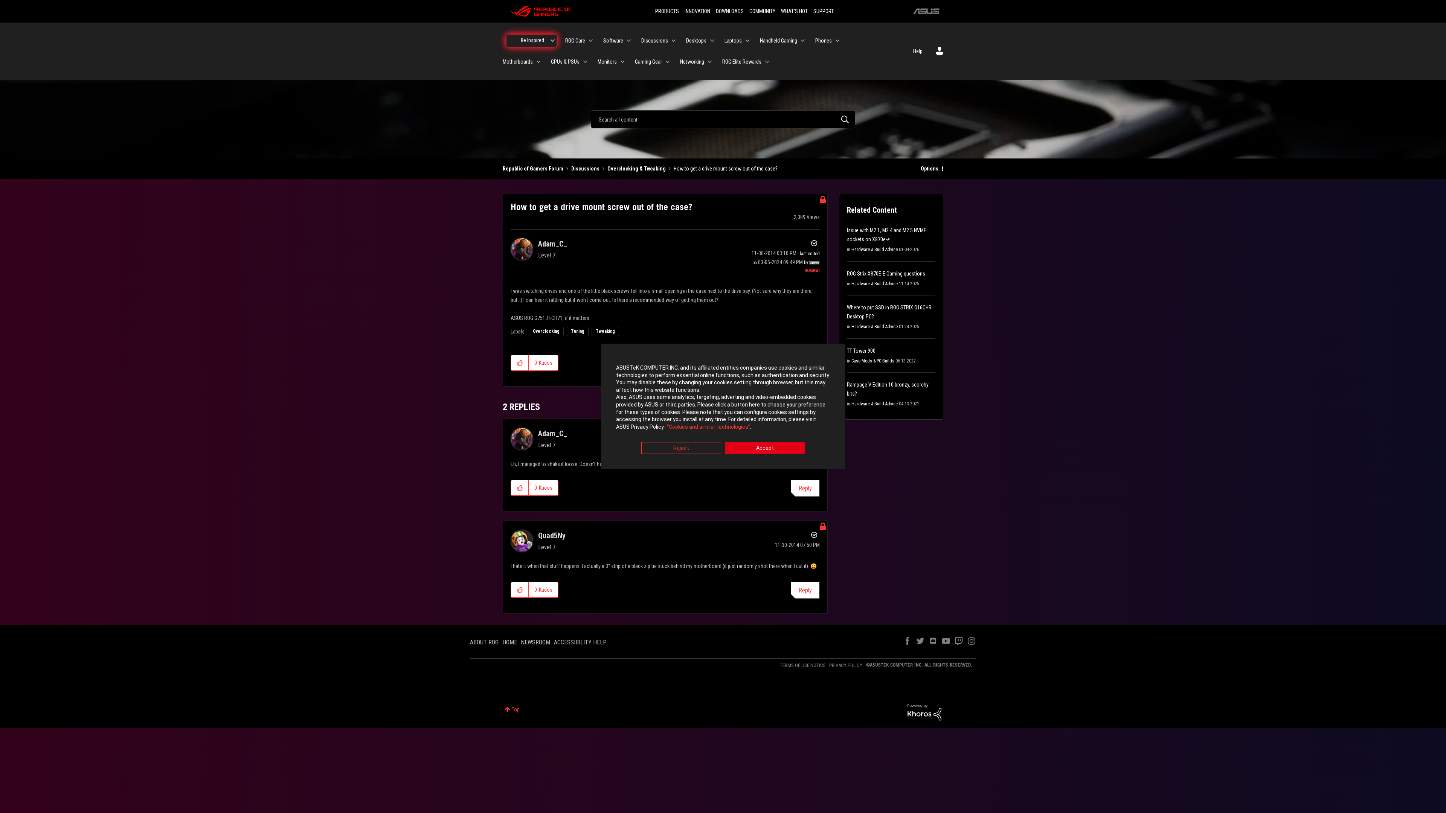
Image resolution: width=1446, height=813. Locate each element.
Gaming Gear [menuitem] (648, 62)
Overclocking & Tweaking (636, 169)
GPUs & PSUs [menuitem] (565, 62)
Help (918, 51)
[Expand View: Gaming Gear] (667, 61)
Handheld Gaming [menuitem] (778, 41)
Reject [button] (681, 448)
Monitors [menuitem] (607, 62)
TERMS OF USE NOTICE (802, 665)
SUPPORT (823, 11)
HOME (509, 642)
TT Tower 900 (861, 351)
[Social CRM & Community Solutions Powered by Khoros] (924, 712)
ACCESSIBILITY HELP (580, 642)
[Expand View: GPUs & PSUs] (585, 61)
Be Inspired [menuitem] (532, 40)
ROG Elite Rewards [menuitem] (741, 62)
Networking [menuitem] (692, 62)
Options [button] (929, 169)
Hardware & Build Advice (874, 249)
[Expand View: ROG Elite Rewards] (767, 61)
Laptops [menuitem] (733, 41)
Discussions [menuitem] (654, 41)
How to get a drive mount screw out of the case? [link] (726, 169)
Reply (805, 488)
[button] (520, 362)
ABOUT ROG (484, 642)
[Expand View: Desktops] (712, 40)
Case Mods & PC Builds (872, 361)
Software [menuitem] (613, 41)
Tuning (577, 331)
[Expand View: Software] (629, 40)
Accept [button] (765, 448)
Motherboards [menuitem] (518, 62)
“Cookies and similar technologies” (708, 427)
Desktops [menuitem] (696, 41)
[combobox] (723, 119)
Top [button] (516, 709)
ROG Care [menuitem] (575, 41)
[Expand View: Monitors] (622, 61)
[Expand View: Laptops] (747, 40)
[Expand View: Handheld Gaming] (803, 40)
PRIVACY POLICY (845, 665)
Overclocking (546, 331)
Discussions (585, 169)
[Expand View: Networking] (710, 61)
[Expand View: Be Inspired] (553, 41)
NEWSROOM (535, 642)
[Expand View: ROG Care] (591, 40)
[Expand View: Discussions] (673, 40)
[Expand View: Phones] (837, 40)
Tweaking (605, 331)
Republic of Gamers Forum (533, 169)
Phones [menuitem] (823, 41)
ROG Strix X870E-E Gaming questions (886, 274)
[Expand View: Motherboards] (538, 61)
